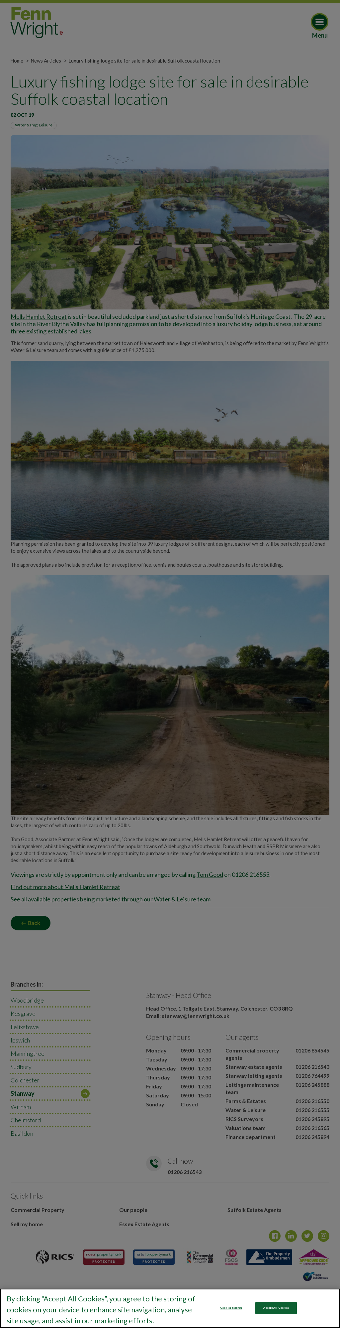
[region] (170, 1308)
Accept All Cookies (276, 1307)
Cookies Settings (231, 1307)
